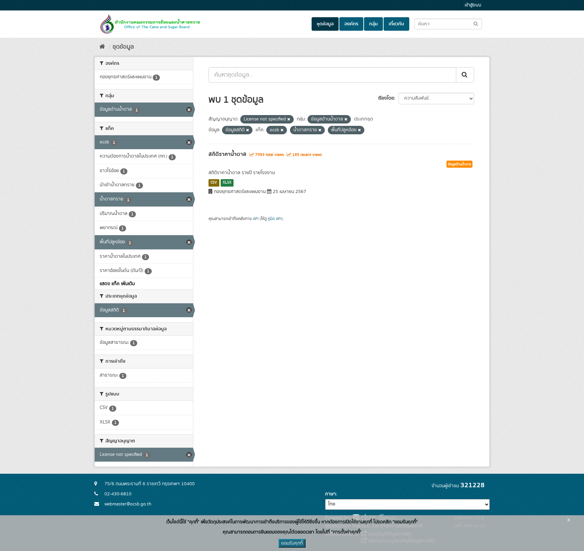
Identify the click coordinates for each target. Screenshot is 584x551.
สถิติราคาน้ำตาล (227, 154)
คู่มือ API (275, 219)
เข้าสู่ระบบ (473, 5)
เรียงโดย (386, 98)
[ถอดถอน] (288, 119)
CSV (214, 182)
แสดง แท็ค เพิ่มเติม (117, 283)
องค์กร (351, 24)
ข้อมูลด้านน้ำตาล (459, 164)
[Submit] (465, 75)
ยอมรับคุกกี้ (292, 543)
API (256, 219)
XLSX (227, 182)
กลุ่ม (373, 24)
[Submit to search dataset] (476, 23)
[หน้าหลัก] (102, 47)
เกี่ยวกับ (396, 24)
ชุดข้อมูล (325, 24)
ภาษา (330, 494)
